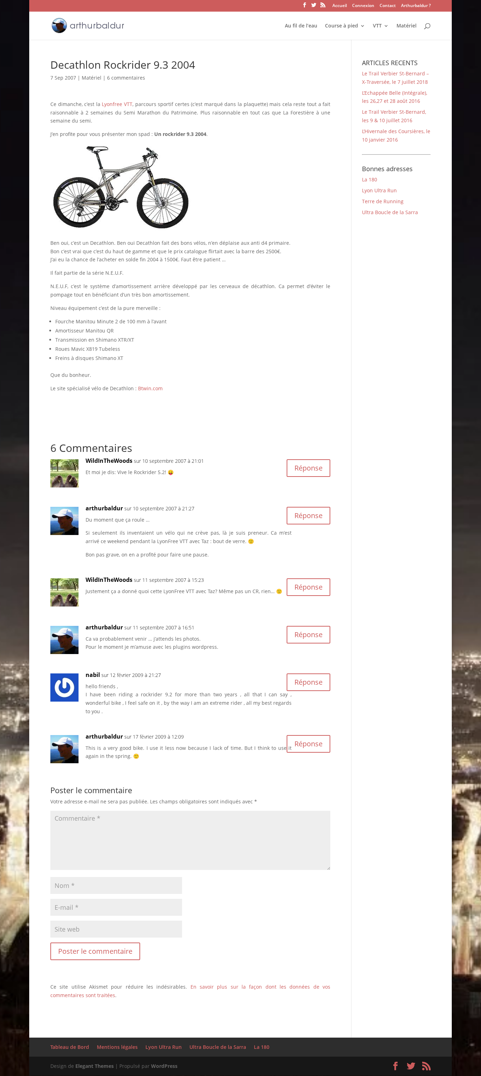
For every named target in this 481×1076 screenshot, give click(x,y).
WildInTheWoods (109, 461)
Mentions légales (117, 1047)
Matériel (406, 26)
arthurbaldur (104, 508)
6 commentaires (126, 77)
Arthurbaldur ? (416, 6)
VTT (377, 26)
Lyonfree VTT (117, 104)
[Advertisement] (132, 403)
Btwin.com (150, 388)
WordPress (164, 1066)
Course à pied (341, 26)
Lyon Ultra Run (379, 190)
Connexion (363, 6)
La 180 (369, 179)
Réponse (308, 468)
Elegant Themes (94, 1066)
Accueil (339, 6)
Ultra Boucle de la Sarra (390, 212)
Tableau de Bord (69, 1047)
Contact (388, 6)
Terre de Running (383, 201)
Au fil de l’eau (301, 26)
